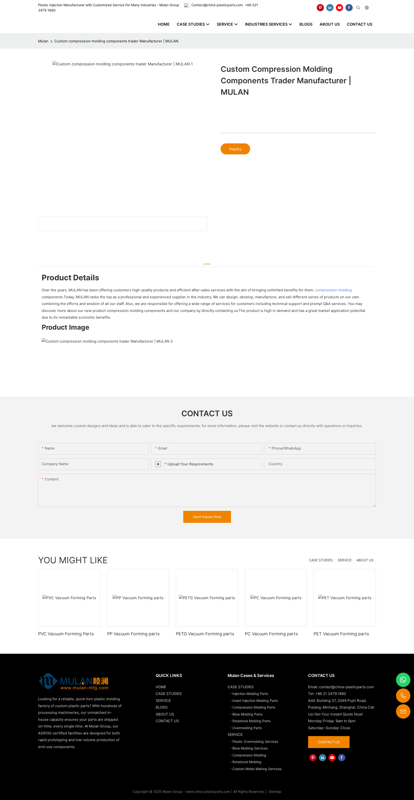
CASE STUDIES (321, 560)
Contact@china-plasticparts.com (217, 5)
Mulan (43, 41)
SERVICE (344, 560)
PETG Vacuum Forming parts (205, 633)
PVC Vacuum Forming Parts (66, 633)
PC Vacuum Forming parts (271, 633)
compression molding (333, 290)
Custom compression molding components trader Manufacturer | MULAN (116, 41)
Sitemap (275, 791)
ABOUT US (365, 560)
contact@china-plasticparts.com (346, 687)
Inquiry (235, 148)
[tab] (207, 261)
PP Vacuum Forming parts (133, 633)
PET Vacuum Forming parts (341, 633)
